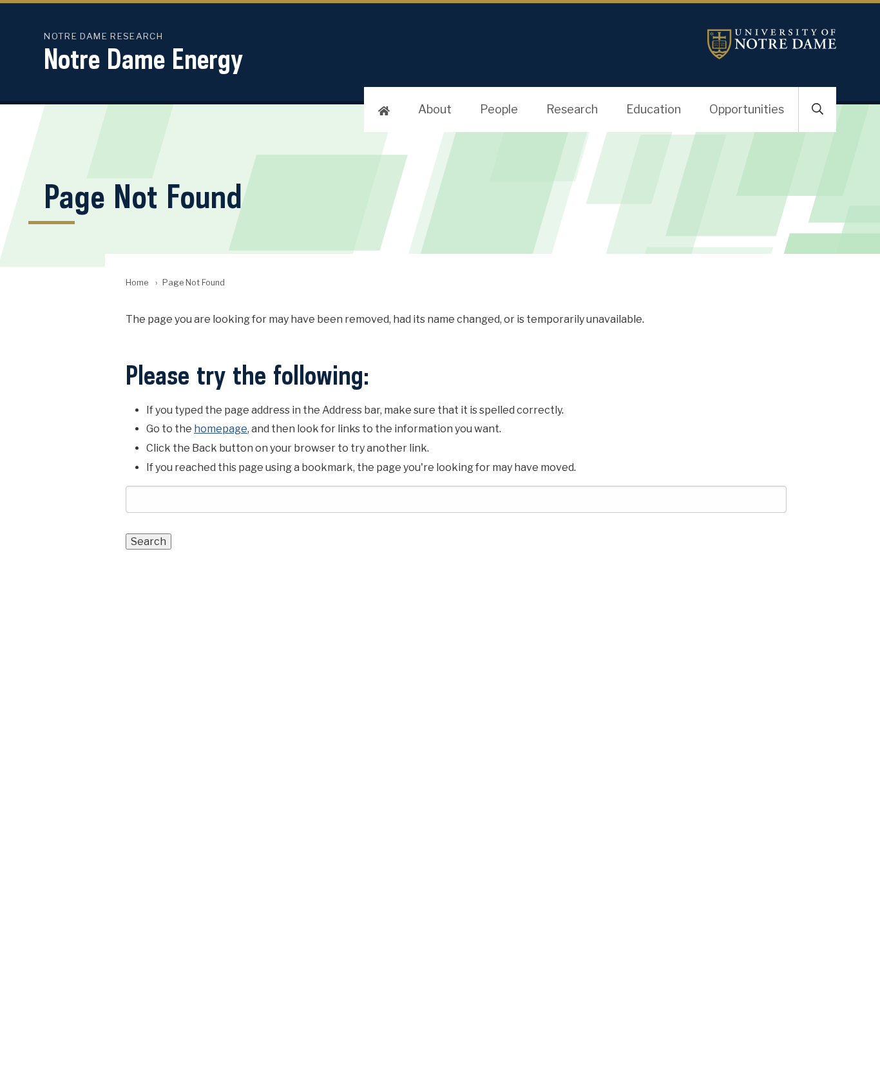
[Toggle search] (817, 109)
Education (653, 109)
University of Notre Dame (771, 44)
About (435, 109)
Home (137, 282)
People (499, 109)
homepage (220, 429)
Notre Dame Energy (143, 58)
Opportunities (746, 109)
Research (572, 109)
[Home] (384, 109)
